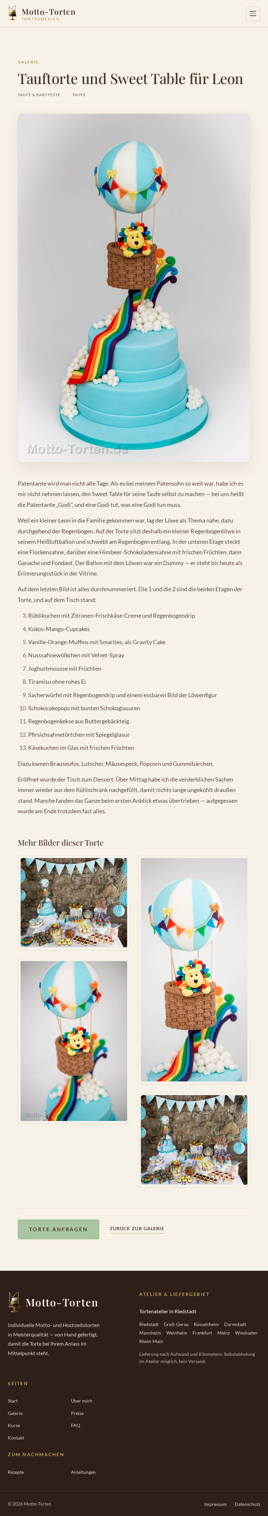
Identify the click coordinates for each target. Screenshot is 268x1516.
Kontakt (16, 1437)
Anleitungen (83, 1472)
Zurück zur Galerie (137, 1228)
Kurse (14, 1425)
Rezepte (16, 1472)
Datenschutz (247, 1504)
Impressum (215, 1504)
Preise (77, 1413)
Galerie (28, 62)
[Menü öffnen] (253, 14)
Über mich (81, 1401)
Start (13, 1401)
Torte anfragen (58, 1229)
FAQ (75, 1425)
